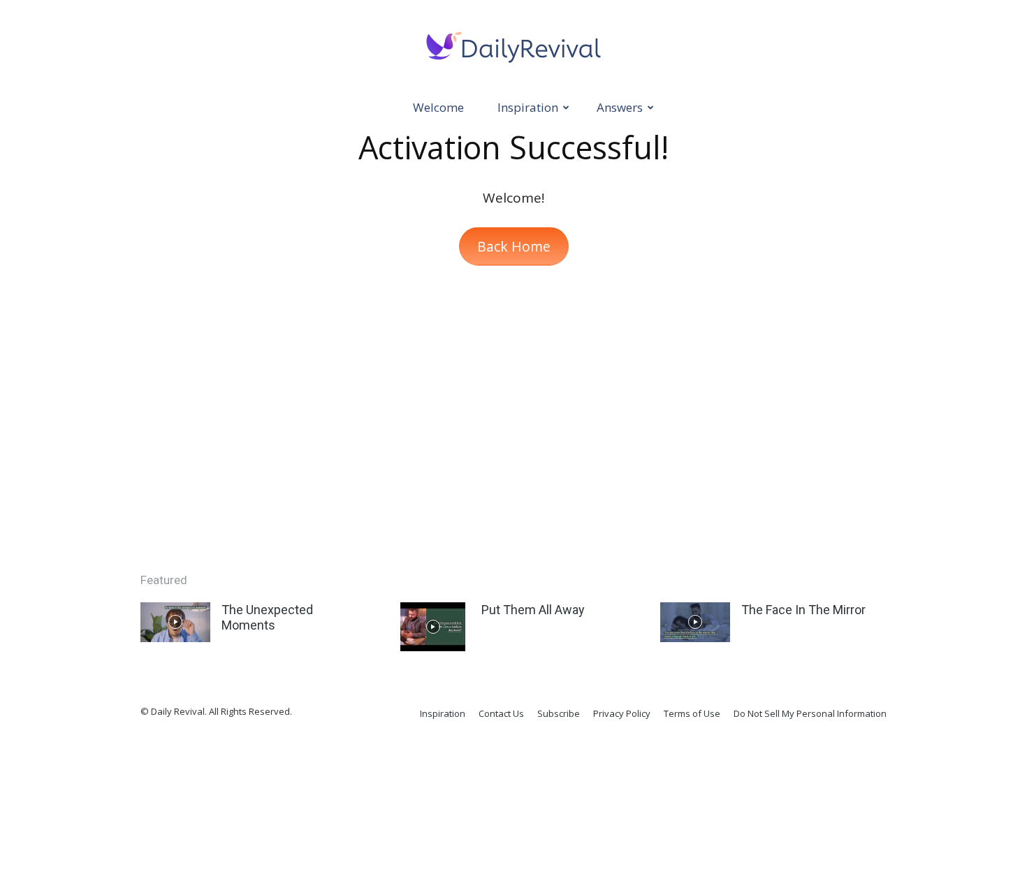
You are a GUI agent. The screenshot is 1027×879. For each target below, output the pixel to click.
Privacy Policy (621, 713)
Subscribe (558, 713)
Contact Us (501, 713)
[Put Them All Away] (432, 626)
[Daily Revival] (513, 46)
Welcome (438, 107)
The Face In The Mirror (803, 609)
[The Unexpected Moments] (175, 621)
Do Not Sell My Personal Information (810, 713)
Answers (620, 107)
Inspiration (527, 107)
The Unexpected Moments (267, 617)
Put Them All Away (533, 609)
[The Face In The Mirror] (695, 621)
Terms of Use (692, 713)
